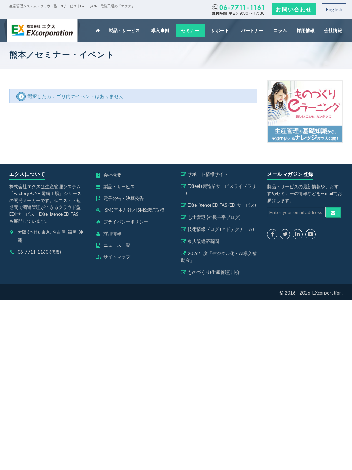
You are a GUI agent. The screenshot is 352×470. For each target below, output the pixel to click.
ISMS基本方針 (117, 210)
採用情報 (306, 30)
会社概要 (112, 175)
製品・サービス (125, 30)
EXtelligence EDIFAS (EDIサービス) (222, 205)
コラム (281, 30)
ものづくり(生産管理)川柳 (214, 272)
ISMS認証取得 (150, 210)
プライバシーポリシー (125, 221)
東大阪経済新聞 (203, 241)
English (334, 9)
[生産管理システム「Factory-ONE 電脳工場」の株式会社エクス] (42, 30)
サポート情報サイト (208, 174)
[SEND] (333, 212)
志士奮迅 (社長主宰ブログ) (214, 217)
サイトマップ (116, 256)
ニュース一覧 (116, 245)
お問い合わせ (294, 9)
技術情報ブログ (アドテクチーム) (221, 229)
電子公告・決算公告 (123, 198)
